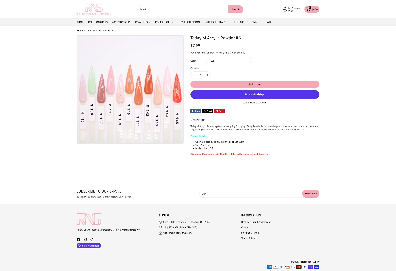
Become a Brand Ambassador (256, 222)
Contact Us (246, 227)
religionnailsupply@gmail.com (177, 232)
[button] (312, 9)
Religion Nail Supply (309, 261)
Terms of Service (249, 238)
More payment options (254, 102)
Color (193, 60)
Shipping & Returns (250, 232)
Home (80, 30)
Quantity (195, 68)
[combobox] (190, 9)
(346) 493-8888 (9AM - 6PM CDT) (180, 227)
